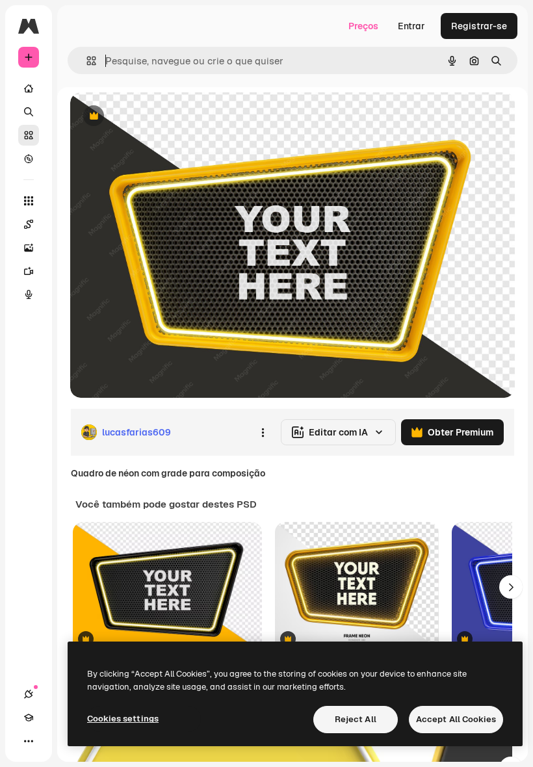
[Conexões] (28, 694)
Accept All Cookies (456, 719)
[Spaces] (28, 224)
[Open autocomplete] (86, 61)
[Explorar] (28, 158)
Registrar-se (479, 26)
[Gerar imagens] (28, 247)
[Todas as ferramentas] (28, 200)
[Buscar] (28, 111)
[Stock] (28, 135)
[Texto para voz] (28, 294)
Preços (363, 26)
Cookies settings (123, 718)
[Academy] (28, 717)
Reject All (355, 719)
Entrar (411, 26)
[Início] (28, 88)
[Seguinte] (511, 587)
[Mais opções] (263, 432)
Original (153, 116)
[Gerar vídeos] (28, 271)
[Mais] (28, 741)
